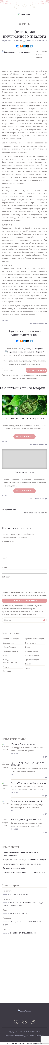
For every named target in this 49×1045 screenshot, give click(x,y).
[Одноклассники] (21, 46)
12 (43, 796)
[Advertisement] (24, 704)
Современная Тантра (19, 895)
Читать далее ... (24, 436)
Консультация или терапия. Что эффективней (22, 864)
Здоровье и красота (11, 651)
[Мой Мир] (24, 46)
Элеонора (7, 918)
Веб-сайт (6, 577)
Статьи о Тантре (32, 655)
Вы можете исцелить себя (14, 868)
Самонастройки (31, 651)
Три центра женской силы (34, 513)
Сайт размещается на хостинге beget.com (24, 1044)
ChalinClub (40, 1036)
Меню (24, 24)
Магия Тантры (35, 1032)
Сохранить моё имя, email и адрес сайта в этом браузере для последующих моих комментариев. (24, 593)
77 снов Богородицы (11, 639)
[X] (27, 46)
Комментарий (8, 541)
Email (4, 567)
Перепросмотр (10, 510)
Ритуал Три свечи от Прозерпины (28, 783)
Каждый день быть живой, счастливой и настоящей (24, 860)
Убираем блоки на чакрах (24, 744)
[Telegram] (31, 46)
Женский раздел (9, 647)
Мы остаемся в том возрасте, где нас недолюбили (24, 872)
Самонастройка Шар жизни (22, 914)
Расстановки (30, 643)
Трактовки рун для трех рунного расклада (27, 763)
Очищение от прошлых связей (27, 801)
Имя (3, 558)
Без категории (8, 643)
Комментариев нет (36, 323)
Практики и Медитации (37, 41)
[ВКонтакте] (17, 46)
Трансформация (32, 660)
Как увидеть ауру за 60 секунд (26, 819)
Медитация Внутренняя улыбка (24, 418)
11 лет (16, 41)
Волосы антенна (24, 472)
